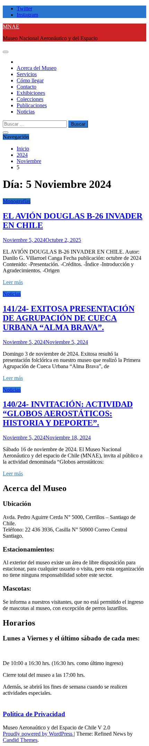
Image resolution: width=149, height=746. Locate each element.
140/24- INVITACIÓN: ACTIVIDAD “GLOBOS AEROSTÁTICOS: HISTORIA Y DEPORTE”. (68, 413)
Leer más (13, 282)
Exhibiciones (31, 93)
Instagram (27, 15)
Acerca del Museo (36, 68)
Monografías (16, 201)
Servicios (27, 74)
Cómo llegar (30, 80)
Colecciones (30, 99)
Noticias (26, 112)
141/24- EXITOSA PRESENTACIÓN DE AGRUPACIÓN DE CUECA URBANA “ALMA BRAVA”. (68, 318)
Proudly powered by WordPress (38, 734)
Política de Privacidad (34, 714)
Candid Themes (20, 740)
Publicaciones (32, 105)
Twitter (24, 8)
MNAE (11, 26)
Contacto (26, 87)
